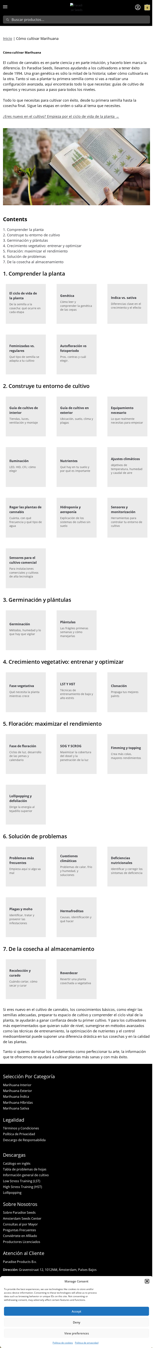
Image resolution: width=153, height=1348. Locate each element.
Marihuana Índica (16, 1096)
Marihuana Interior (17, 1085)
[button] (147, 1281)
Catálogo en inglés (16, 1163)
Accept (76, 1311)
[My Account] (137, 7)
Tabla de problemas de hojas (24, 1169)
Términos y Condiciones (21, 1128)
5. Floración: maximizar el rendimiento (35, 251)
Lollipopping (12, 1192)
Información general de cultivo (26, 1175)
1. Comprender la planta (23, 229)
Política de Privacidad (19, 1134)
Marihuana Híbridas (18, 1102)
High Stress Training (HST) (22, 1187)
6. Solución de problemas (24, 256)
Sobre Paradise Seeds (19, 1212)
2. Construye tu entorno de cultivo (31, 235)
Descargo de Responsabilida (24, 1140)
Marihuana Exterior (17, 1091)
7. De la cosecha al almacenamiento (33, 261)
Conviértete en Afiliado (20, 1236)
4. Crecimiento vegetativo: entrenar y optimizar (42, 245)
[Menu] (9, 7)
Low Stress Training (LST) (21, 1181)
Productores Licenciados (21, 1242)
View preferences (76, 1333)
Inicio (7, 38)
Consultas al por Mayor (20, 1224)
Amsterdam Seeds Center (22, 1218)
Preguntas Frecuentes (19, 1230)
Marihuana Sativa (16, 1108)
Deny (76, 1322)
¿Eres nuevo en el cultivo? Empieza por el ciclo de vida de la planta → (61, 116)
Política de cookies (63, 1342)
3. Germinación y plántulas (25, 240)
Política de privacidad (86, 1342)
